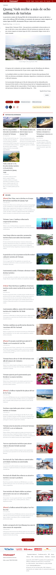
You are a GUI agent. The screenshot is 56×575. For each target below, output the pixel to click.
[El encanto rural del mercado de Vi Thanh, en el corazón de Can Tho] (45, 345)
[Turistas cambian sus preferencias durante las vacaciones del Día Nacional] (45, 329)
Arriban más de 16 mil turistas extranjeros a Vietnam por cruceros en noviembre (45, 133)
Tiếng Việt (28, 1)
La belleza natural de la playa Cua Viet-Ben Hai (18, 508)
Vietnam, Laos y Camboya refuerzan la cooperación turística (16, 220)
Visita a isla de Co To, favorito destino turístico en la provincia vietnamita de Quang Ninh (11, 168)
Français (37, 1)
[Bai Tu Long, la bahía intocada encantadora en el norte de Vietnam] (11, 122)
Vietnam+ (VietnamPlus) (14, 1)
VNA (32, 556)
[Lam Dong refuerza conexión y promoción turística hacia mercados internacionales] (45, 239)
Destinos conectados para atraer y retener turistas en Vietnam (17, 409)
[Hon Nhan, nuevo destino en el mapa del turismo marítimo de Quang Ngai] (45, 202)
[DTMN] (28, 549)
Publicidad (47, 556)
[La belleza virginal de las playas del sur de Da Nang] (45, 394)
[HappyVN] (46, 549)
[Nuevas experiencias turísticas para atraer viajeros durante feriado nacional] (45, 447)
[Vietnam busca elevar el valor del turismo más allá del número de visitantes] (45, 362)
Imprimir (14, 107)
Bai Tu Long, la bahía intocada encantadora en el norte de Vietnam (11, 132)
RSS (49, 554)
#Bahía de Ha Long (37, 102)
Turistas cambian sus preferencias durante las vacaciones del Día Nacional (18, 326)
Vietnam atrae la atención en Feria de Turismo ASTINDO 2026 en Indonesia (18, 427)
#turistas (17, 102)
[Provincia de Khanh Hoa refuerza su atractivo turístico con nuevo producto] (45, 479)
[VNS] (8, 549)
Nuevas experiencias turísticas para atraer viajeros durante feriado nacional (17, 444)
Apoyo (52, 554)
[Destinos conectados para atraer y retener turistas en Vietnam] (45, 412)
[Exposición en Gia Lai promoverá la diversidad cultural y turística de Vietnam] (45, 258)
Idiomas (28, 556)
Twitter (10, 107)
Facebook (6, 107)
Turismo (5, 5)
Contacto (53, 556)
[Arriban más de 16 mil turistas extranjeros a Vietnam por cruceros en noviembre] (45, 122)
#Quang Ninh (9, 102)
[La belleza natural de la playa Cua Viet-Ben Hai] (45, 511)
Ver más (8, 195)
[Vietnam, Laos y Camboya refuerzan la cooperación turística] (45, 223)
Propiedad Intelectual (32, 554)
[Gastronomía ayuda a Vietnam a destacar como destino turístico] (45, 274)
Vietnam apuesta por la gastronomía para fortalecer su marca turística (17, 376)
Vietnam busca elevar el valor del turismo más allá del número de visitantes (18, 360)
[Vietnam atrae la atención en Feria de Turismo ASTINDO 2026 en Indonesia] (45, 430)
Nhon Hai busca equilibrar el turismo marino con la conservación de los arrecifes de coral (18, 288)
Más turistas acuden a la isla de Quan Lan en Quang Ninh (27, 132)
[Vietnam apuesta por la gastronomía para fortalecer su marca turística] (45, 378)
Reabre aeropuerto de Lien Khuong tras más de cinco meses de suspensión (19, 526)
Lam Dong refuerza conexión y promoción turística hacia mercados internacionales (17, 236)
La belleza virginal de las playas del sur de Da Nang (18, 391)
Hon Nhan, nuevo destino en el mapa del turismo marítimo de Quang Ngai (18, 199)
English (32, 1)
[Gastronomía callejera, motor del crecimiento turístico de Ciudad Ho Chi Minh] (45, 313)
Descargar (28, 540)
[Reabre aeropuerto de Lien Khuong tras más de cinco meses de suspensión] (45, 529)
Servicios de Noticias (39, 556)
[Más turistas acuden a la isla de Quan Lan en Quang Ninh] (28, 122)
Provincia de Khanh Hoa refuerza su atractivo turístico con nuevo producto (18, 476)
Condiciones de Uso (42, 554)
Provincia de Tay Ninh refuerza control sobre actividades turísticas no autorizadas (18, 460)
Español (41, 1)
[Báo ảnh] (37, 549)
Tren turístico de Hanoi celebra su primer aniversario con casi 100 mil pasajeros (17, 492)
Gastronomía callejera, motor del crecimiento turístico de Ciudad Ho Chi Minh (18, 310)
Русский (48, 1)
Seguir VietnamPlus (37, 107)
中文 (45, 1)
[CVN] (18, 549)
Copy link (17, 107)
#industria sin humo (25, 102)
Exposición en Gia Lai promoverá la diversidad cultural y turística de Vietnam (19, 256)
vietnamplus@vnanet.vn (35, 565)
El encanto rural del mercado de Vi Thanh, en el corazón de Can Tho (17, 342)
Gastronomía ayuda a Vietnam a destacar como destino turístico (19, 271)
